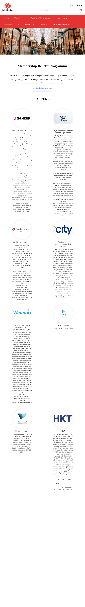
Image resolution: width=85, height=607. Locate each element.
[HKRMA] (12, 7)
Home (6, 18)
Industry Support (10, 24)
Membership (63, 18)
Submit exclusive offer (42, 91)
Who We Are (19, 18)
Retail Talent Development (41, 18)
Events (42, 24)
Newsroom (29, 24)
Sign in (79, 5)
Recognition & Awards (60, 24)
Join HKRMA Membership (42, 88)
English (73, 5)
